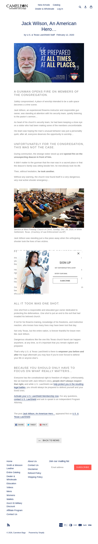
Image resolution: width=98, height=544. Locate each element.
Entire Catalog (13, 472)
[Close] (78, 253)
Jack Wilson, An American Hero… (39, 413)
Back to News (51, 440)
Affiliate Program (14, 510)
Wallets (10, 499)
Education (11, 483)
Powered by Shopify (36, 533)
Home (9, 461)
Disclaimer (33, 469)
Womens (11, 495)
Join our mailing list (59, 461)
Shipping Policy (35, 477)
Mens (9, 491)
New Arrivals (44, 5)
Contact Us (12, 514)
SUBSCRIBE (65, 280)
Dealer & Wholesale (44, 9)
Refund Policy (34, 473)
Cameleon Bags (19, 533)
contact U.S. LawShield (25, 399)
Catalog (56, 5)
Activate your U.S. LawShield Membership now (36, 396)
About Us (32, 461)
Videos (10, 487)
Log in (60, 9)
